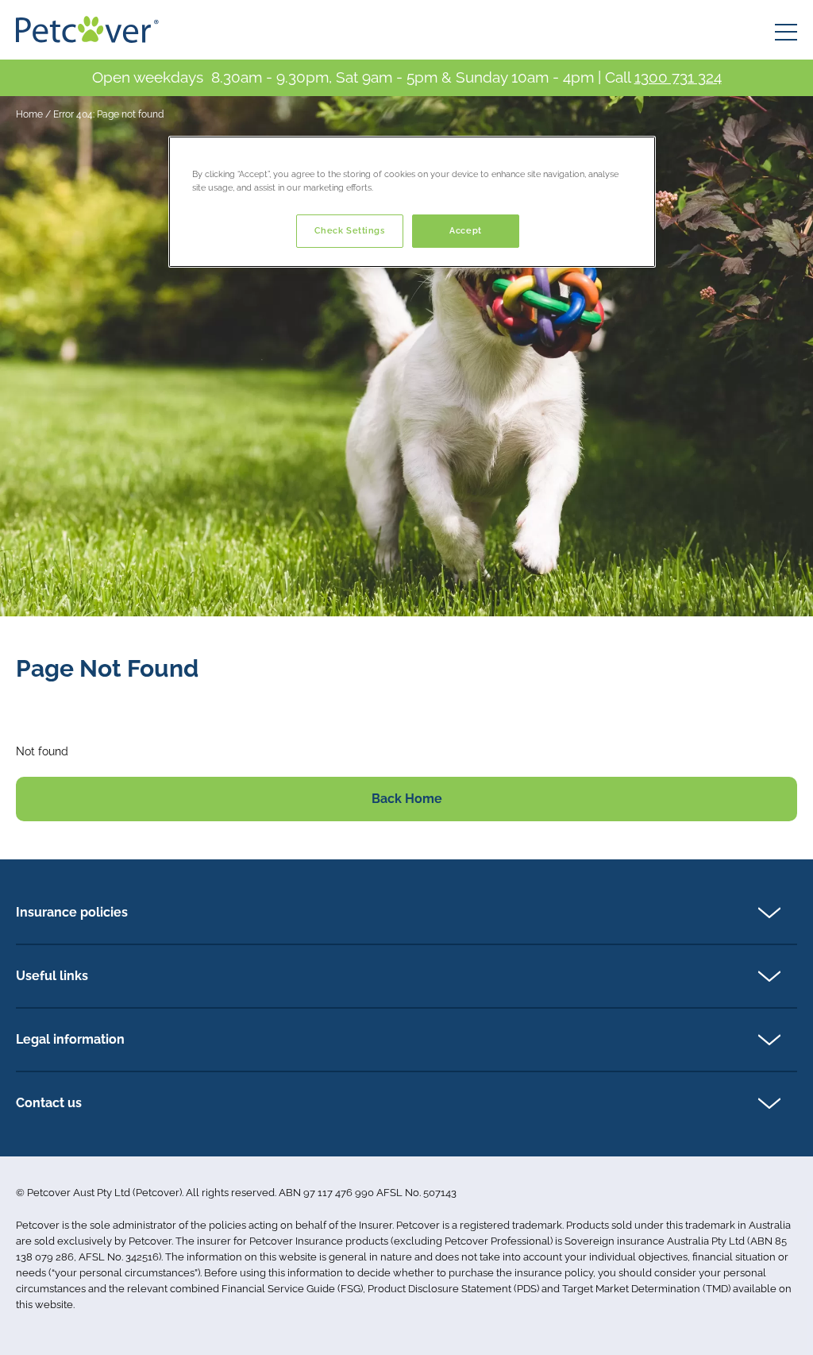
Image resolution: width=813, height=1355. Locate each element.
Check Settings (349, 230)
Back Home (407, 798)
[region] (412, 202)
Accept (465, 230)
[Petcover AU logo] (87, 29)
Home (29, 114)
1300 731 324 (678, 77)
